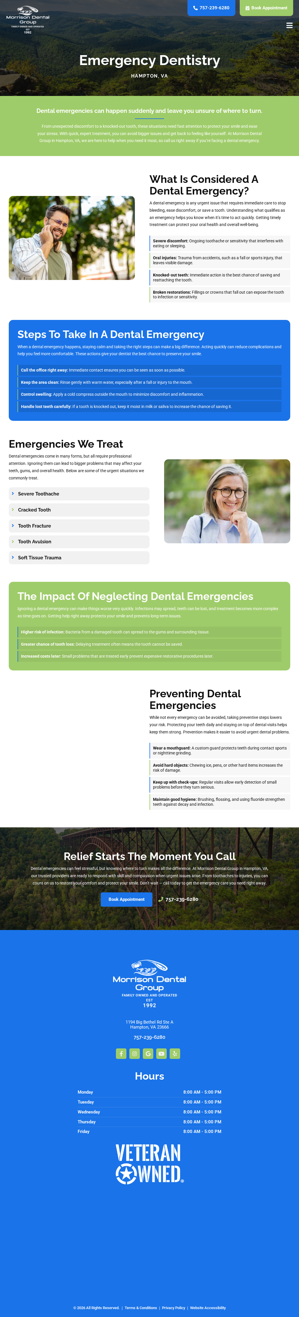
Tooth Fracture (34, 526)
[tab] (79, 493)
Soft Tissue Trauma (39, 558)
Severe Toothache (38, 494)
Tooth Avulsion (34, 541)
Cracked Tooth (34, 510)
